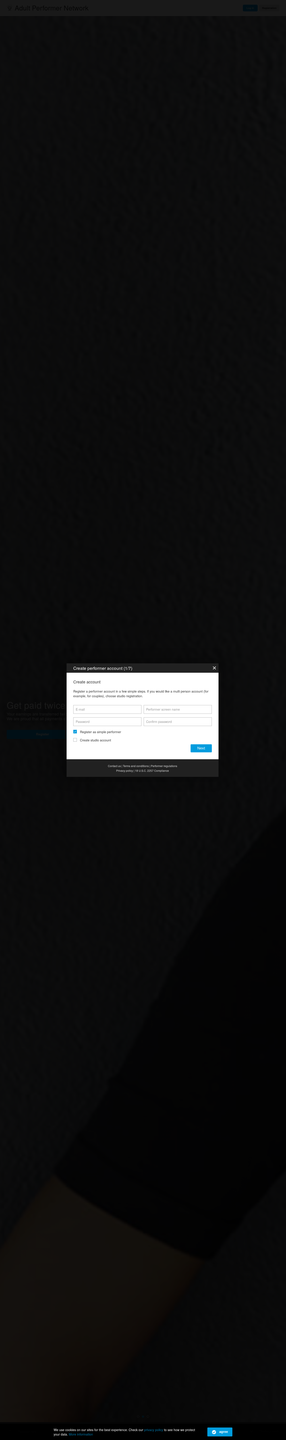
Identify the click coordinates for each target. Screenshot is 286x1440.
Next (201, 748)
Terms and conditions (136, 766)
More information (81, 1434)
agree (223, 1432)
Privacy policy (124, 770)
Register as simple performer (100, 732)
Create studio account (95, 740)
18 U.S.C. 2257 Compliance (152, 770)
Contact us (114, 766)
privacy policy (153, 1430)
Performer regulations (164, 766)
